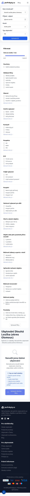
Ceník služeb (5, 449)
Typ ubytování (7, 30)
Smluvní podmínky (7, 465)
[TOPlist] (15, 494)
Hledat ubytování (6, 427)
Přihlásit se (4, 457)
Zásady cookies (6, 470)
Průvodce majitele (7, 451)
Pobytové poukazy (7, 430)
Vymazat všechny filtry (16, 392)
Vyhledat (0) (15, 38)
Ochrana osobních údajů (9, 468)
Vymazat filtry (15, 325)
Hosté (4, 23)
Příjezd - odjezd (8, 16)
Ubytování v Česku (7, 432)
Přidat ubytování (6, 446)
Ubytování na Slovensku (8, 435)
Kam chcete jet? (8, 9)
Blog (19, 3)
